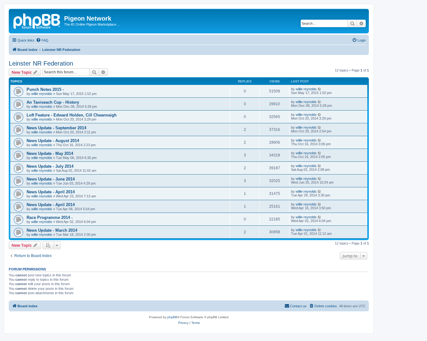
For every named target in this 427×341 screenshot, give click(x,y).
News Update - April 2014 (51, 192)
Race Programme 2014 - (50, 217)
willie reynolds (41, 94)
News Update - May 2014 (50, 153)
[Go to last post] (320, 89)
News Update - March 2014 (52, 230)
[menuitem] (42, 40)
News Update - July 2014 (50, 166)
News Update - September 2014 (56, 128)
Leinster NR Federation (41, 63)
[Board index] (37, 20)
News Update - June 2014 (51, 179)
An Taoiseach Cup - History (53, 102)
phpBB (172, 317)
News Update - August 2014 (53, 140)
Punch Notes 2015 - (45, 89)
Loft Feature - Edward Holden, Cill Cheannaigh (72, 115)
